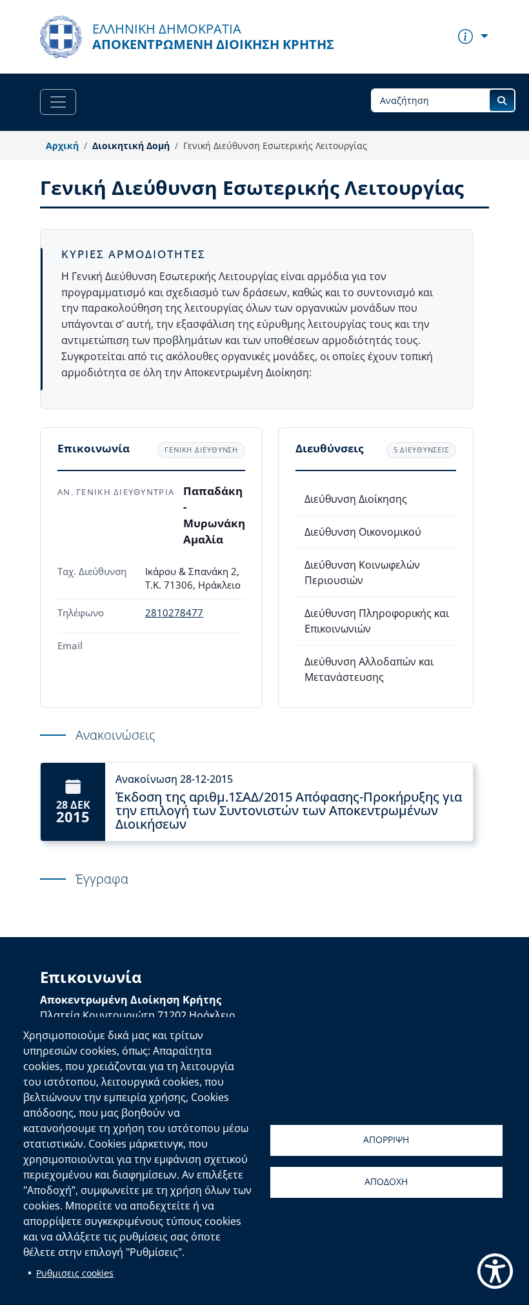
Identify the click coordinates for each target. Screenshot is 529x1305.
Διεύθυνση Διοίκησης (355, 499)
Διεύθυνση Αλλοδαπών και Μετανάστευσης (369, 669)
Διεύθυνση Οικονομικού (362, 532)
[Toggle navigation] (58, 102)
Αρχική (62, 145)
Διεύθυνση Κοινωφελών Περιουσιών (362, 572)
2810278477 (174, 613)
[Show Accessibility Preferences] (495, 1271)
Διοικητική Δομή (131, 145)
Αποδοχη (386, 1181)
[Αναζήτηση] (501, 100)
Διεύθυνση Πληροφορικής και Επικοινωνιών (376, 621)
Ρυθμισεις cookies (75, 1273)
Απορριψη (386, 1139)
